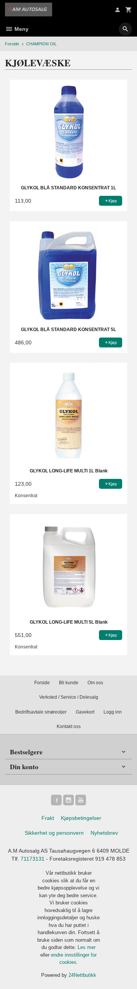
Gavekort (85, 712)
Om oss (95, 682)
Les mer (87, 947)
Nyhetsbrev (104, 833)
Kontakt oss (69, 726)
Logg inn (113, 712)
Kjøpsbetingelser (81, 818)
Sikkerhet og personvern (54, 833)
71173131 (33, 859)
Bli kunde (68, 682)
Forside (12, 44)
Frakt (47, 818)
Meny (21, 29)
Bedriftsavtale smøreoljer (41, 712)
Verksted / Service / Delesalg (68, 697)
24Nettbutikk (82, 975)
